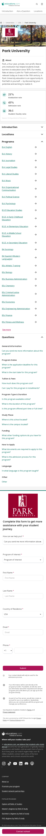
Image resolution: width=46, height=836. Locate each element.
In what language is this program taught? (20, 470)
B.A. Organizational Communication (10, 188)
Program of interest (12, 554)
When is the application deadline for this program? (20, 366)
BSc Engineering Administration (16, 308)
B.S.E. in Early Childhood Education (12, 218)
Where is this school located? (14, 419)
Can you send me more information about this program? (22, 352)
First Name (8, 572)
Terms (29, 710)
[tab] (7, 11)
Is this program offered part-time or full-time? (22, 408)
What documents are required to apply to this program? (22, 450)
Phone (6, 645)
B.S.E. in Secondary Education (14, 242)
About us (5, 781)
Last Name (8, 590)
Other (4, 481)
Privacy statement (9, 712)
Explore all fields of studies (12, 804)
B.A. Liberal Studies (10, 174)
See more (6, 329)
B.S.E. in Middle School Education (11, 234)
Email (6, 627)
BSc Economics (8, 302)
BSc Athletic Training (11, 265)
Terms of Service (15, 720)
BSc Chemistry (8, 285)
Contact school (23, 831)
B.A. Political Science (10, 197)
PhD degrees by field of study (13, 818)
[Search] (37, 4)
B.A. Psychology (9, 203)
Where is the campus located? (15, 424)
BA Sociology (7, 249)
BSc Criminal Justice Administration (10, 294)
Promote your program (11, 786)
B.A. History (7, 154)
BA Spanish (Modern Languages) (11, 257)
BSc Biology (7, 272)
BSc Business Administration (14, 279)
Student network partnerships (13, 791)
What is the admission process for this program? (19, 458)
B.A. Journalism (8, 160)
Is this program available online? (16, 399)
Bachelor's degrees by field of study (15, 813)
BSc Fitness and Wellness (13, 322)
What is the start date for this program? (19, 372)
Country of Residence (13, 609)
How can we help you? (13, 536)
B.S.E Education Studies (12, 210)
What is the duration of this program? (18, 404)
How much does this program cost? (17, 383)
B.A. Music (6, 180)
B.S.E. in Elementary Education (15, 226)
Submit (23, 668)
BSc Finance (7, 315)
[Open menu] (42, 4)
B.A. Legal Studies (9, 167)
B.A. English (7, 147)
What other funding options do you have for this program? (21, 437)
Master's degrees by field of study (15, 809)
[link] (30, 23)
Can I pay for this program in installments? (21, 388)
